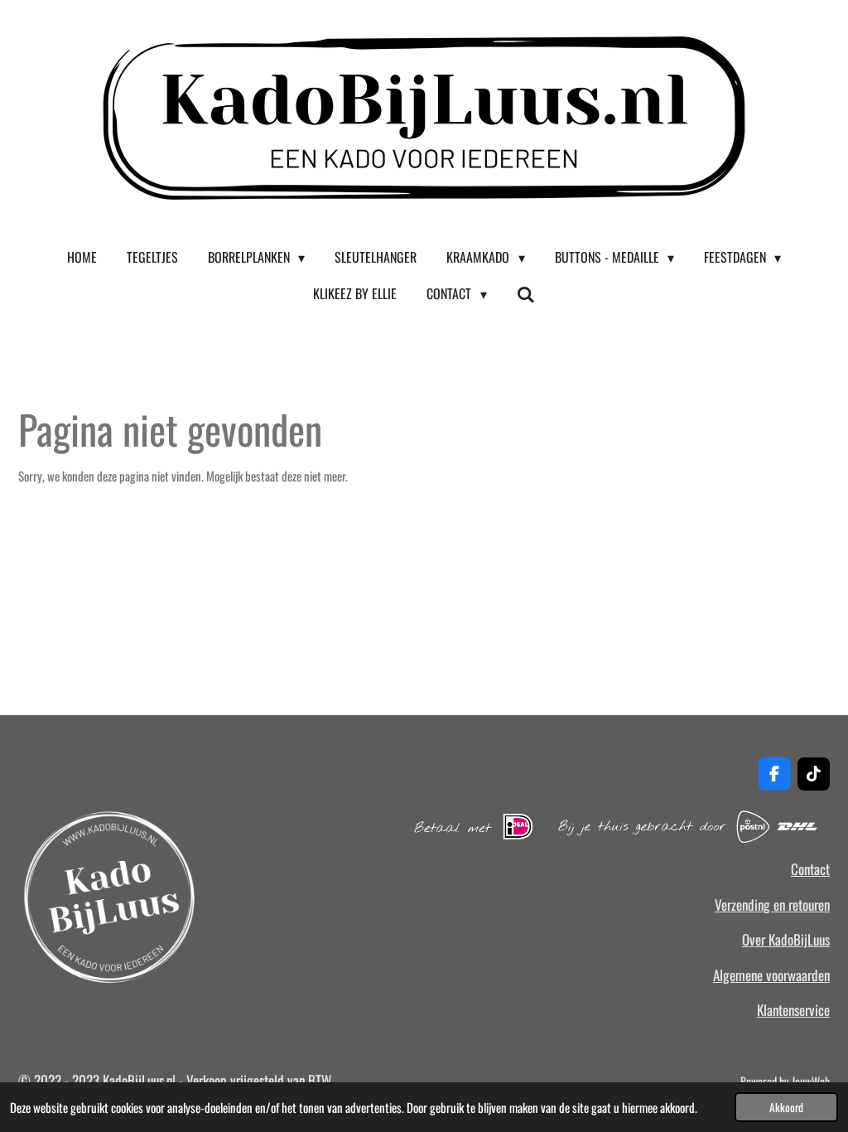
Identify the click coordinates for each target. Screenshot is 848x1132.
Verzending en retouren (772, 904)
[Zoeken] (526, 293)
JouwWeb (811, 1081)
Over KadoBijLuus (786, 939)
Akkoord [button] (786, 1107)
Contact (810, 869)
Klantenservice (793, 1009)
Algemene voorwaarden (771, 975)
